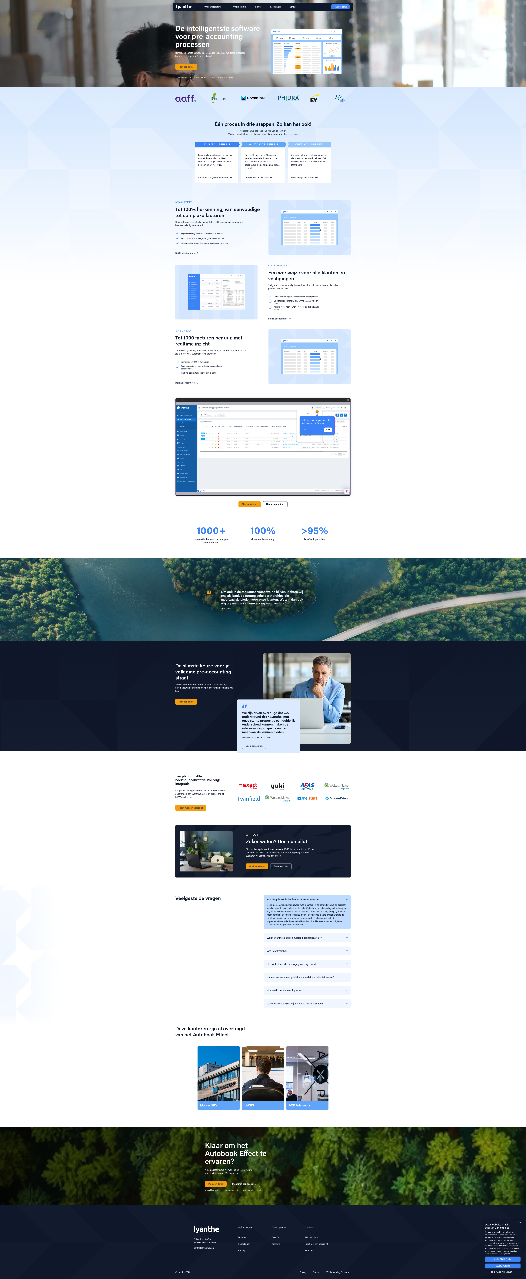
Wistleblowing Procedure (338, 1272)
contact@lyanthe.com (204, 1247)
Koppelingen (275, 6)
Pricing (241, 1250)
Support (309, 1250)
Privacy (303, 1272)
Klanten (258, 6)
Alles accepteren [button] (502, 1259)
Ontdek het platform (212, 6)
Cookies (316, 1272)
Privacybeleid (504, 1254)
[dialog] (502, 1248)
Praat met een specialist (316, 1243)
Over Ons (276, 1237)
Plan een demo (312, 1237)
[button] (316, 599)
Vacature (275, 1243)
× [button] (520, 1222)
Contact (293, 6)
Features (242, 1237)
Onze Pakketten (239, 6)
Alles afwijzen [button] (503, 1266)
